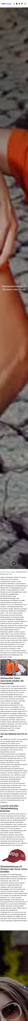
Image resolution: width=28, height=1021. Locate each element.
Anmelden (22, 3)
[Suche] (14, 3)
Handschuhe (7, 651)
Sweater (6, 709)
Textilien (12, 572)
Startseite (3, 572)
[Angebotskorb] (16, 3)
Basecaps (8, 707)
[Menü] (25, 3)
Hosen (12, 775)
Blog (8, 572)
